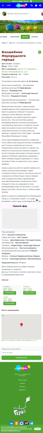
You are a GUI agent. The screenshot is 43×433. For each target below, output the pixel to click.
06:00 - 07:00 (27, 288)
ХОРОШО (37, 429)
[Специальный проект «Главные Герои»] (21, 406)
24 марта (6, 286)
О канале (22, 383)
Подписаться (21, 358)
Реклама (22, 386)
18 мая (5, 297)
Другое (25, 37)
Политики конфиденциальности (10, 430)
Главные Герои (22, 380)
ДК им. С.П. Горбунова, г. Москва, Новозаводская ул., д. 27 (19, 340)
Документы (22, 390)
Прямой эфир (20, 206)
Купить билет (10, 293)
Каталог (35, 37)
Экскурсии (14, 37)
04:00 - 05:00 (7, 288)
